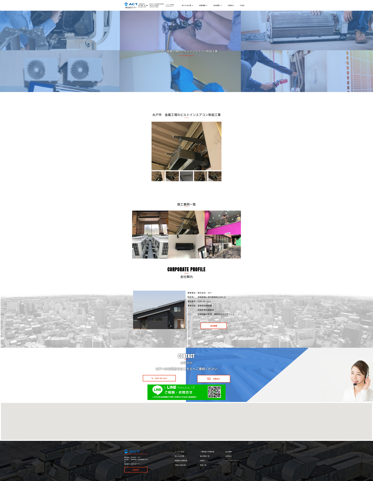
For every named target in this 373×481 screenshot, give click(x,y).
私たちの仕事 (186, 5)
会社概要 (216, 5)
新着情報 (202, 5)
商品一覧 (203, 465)
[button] (153, 146)
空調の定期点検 (180, 465)
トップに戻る (179, 452)
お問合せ (231, 5)
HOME (242, 5)
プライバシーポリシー (233, 461)
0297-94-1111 (135, 464)
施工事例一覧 (204, 456)
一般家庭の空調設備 (207, 452)
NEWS (202, 461)
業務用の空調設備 (181, 461)
